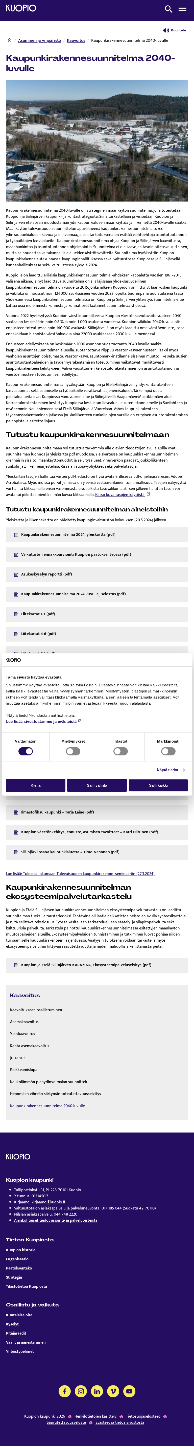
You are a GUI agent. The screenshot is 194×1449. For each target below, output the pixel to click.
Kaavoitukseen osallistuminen (36, 1010)
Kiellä (35, 785)
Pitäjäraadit (16, 1334)
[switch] (73, 751)
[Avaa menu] (182, 9)
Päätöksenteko (19, 1268)
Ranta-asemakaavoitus (29, 1046)
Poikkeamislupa (23, 1069)
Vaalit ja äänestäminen (26, 1343)
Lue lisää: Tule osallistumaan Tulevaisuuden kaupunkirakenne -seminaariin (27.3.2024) (80, 873)
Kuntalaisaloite (19, 1315)
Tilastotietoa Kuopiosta (26, 1287)
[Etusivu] (9, 41)
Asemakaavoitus (24, 1022)
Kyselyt (12, 1324)
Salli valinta (97, 785)
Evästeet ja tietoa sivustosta (119, 1423)
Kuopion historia (20, 1250)
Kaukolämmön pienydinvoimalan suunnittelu (49, 1082)
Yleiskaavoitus (22, 1033)
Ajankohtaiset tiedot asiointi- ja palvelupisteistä (56, 1220)
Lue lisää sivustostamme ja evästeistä (41, 722)
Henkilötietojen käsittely (95, 1417)
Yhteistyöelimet (20, 1352)
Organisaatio (17, 1259)
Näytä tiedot (167, 770)
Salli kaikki (158, 785)
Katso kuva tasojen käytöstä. (120, 494)
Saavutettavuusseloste (66, 1423)
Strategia (14, 1278)
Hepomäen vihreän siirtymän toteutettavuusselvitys (55, 1093)
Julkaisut (17, 1058)
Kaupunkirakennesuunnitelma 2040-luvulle (47, 1106)
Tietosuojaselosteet (143, 1417)
